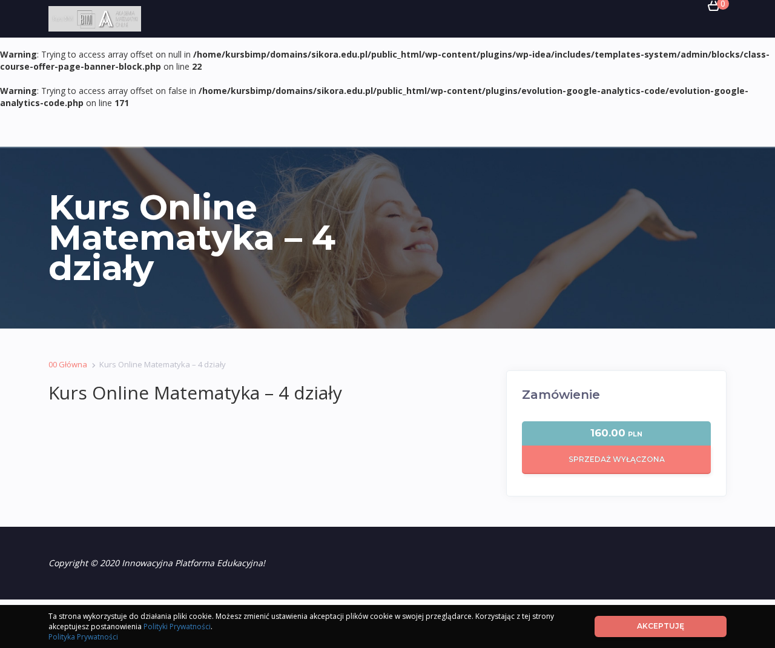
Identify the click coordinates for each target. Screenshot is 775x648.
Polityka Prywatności (83, 637)
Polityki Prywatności (177, 626)
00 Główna (67, 364)
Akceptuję (660, 625)
